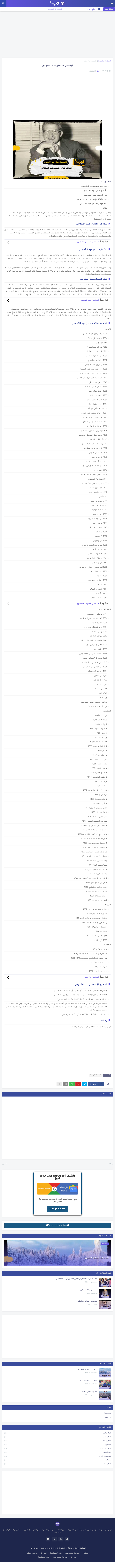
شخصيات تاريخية (90, 61)
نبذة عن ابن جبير (92, 977)
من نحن (85, 1553)
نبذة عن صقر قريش (90, 300)
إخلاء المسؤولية (56, 1553)
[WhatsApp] (72, 1084)
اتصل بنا (44, 1553)
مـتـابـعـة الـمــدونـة (58, 1225)
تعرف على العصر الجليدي (97, 1258)
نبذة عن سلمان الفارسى (88, 242)
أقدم (5, 1164)
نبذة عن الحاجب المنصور (88, 604)
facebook (107, 1413)
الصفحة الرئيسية (104, 61)
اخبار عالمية (57, 1433)
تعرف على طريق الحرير (88, 1381)
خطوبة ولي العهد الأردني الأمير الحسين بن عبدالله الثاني (76, 1279)
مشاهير (57, 1460)
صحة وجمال (57, 1452)
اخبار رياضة (57, 1441)
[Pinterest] (78, 1084)
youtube (107, 1418)
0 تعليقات (92, 71)
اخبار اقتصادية (57, 1449)
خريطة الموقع (32, 1553)
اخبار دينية (57, 1464)
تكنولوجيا (57, 1445)
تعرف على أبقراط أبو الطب (87, 1301)
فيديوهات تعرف (57, 1456)
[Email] (65, 1084)
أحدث (109, 1164)
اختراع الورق (92, 9)
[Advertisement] (57, 34)
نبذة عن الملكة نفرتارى (88, 1290)
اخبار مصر (57, 1437)
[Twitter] (84, 1084)
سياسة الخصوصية (72, 1553)
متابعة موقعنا (57, 1209)
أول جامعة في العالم (89, 1392)
